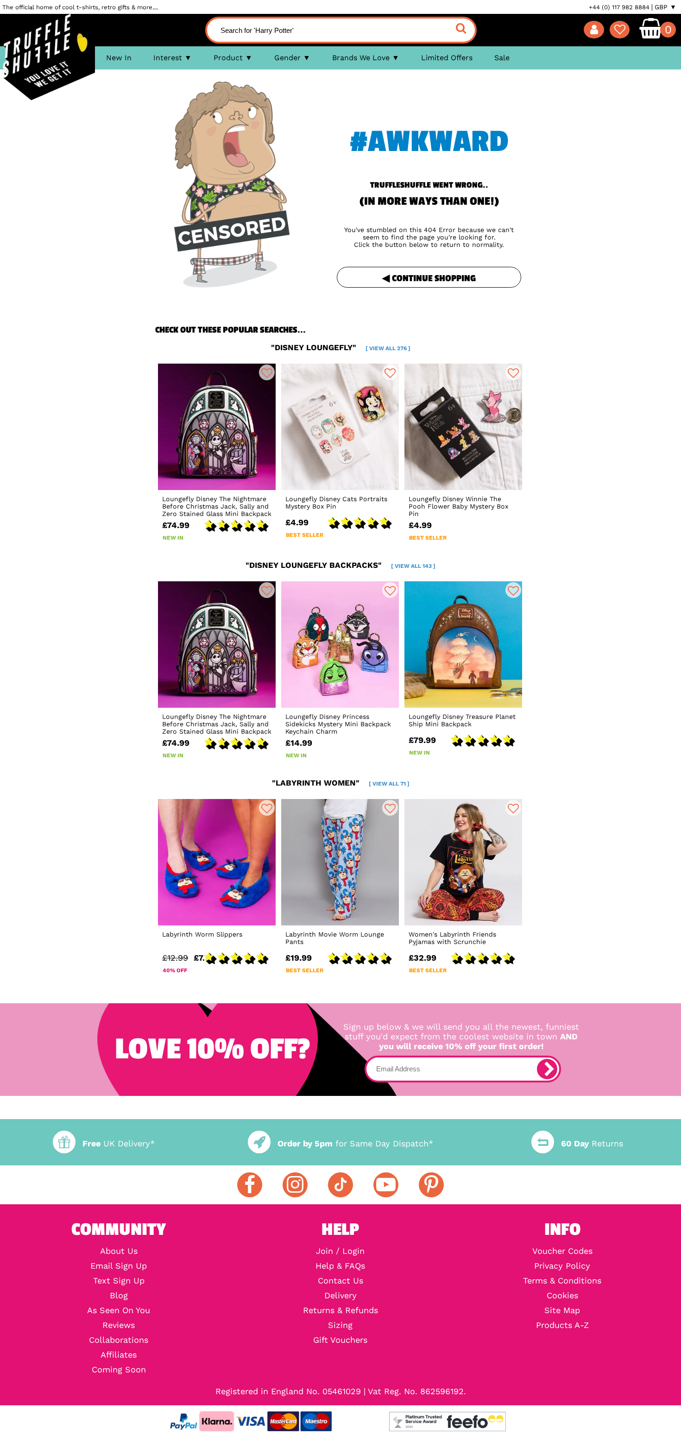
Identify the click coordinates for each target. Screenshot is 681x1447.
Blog (119, 1295)
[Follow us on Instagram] (295, 1184)
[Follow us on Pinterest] (431, 1184)
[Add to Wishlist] (267, 372)
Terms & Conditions (562, 1281)
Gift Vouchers (340, 1340)
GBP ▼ (665, 7)
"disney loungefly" (340, 347)
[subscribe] (547, 1069)
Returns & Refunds (340, 1310)
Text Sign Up (119, 1281)
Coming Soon (119, 1369)
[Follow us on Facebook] (249, 1184)
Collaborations (118, 1340)
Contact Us (340, 1281)
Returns (592, 1143)
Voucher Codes (562, 1251)
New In (119, 57)
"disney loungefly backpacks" (340, 565)
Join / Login (340, 1251)
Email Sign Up (118, 1266)
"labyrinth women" (341, 782)
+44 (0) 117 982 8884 (619, 7)
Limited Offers (447, 57)
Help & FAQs (340, 1266)
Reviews (118, 1325)
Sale (502, 57)
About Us (119, 1251)
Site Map (562, 1310)
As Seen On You (118, 1310)
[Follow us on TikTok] (340, 1184)
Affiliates (119, 1355)
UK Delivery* (118, 1143)
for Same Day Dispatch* (355, 1143)
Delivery (340, 1295)
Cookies (562, 1295)
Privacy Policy (562, 1266)
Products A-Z (562, 1325)
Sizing (340, 1325)
